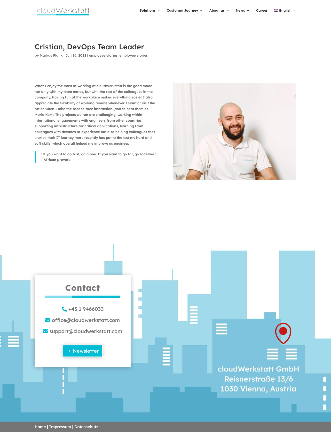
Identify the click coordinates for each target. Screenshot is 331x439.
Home (40, 426)
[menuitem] (285, 16)
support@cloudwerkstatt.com (85, 331)
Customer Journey (182, 10)
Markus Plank (51, 55)
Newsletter (86, 351)
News (240, 10)
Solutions (148, 10)
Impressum (60, 426)
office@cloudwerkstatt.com (86, 320)
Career (262, 10)
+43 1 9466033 (86, 309)
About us (217, 10)
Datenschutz (86, 426)
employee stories (103, 55)
